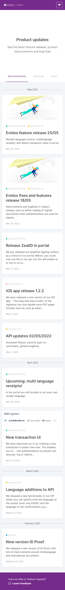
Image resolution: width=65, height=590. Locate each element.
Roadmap (38, 76)
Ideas (54, 76)
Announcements (17, 76)
